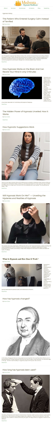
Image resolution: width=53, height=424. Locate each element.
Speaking (46, 8)
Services (13, 8)
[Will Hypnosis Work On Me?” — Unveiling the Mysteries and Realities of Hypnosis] (26, 223)
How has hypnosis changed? (16, 299)
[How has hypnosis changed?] (26, 329)
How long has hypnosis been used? (19, 370)
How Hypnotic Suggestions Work (18, 127)
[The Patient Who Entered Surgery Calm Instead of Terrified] (26, 40)
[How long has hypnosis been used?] (26, 393)
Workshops (22, 8)
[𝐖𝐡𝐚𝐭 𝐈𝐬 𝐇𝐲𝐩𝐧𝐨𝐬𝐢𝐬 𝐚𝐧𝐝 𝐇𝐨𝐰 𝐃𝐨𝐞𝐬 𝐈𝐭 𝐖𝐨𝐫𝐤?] (22, 275)
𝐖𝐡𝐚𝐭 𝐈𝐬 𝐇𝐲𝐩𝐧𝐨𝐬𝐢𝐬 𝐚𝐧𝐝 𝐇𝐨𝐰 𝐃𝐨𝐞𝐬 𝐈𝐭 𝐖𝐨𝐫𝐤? (21, 259)
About (5, 8)
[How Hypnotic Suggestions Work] (26, 156)
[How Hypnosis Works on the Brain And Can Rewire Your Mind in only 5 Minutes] (22, 87)
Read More (4, 61)
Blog (39, 8)
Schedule (31, 8)
